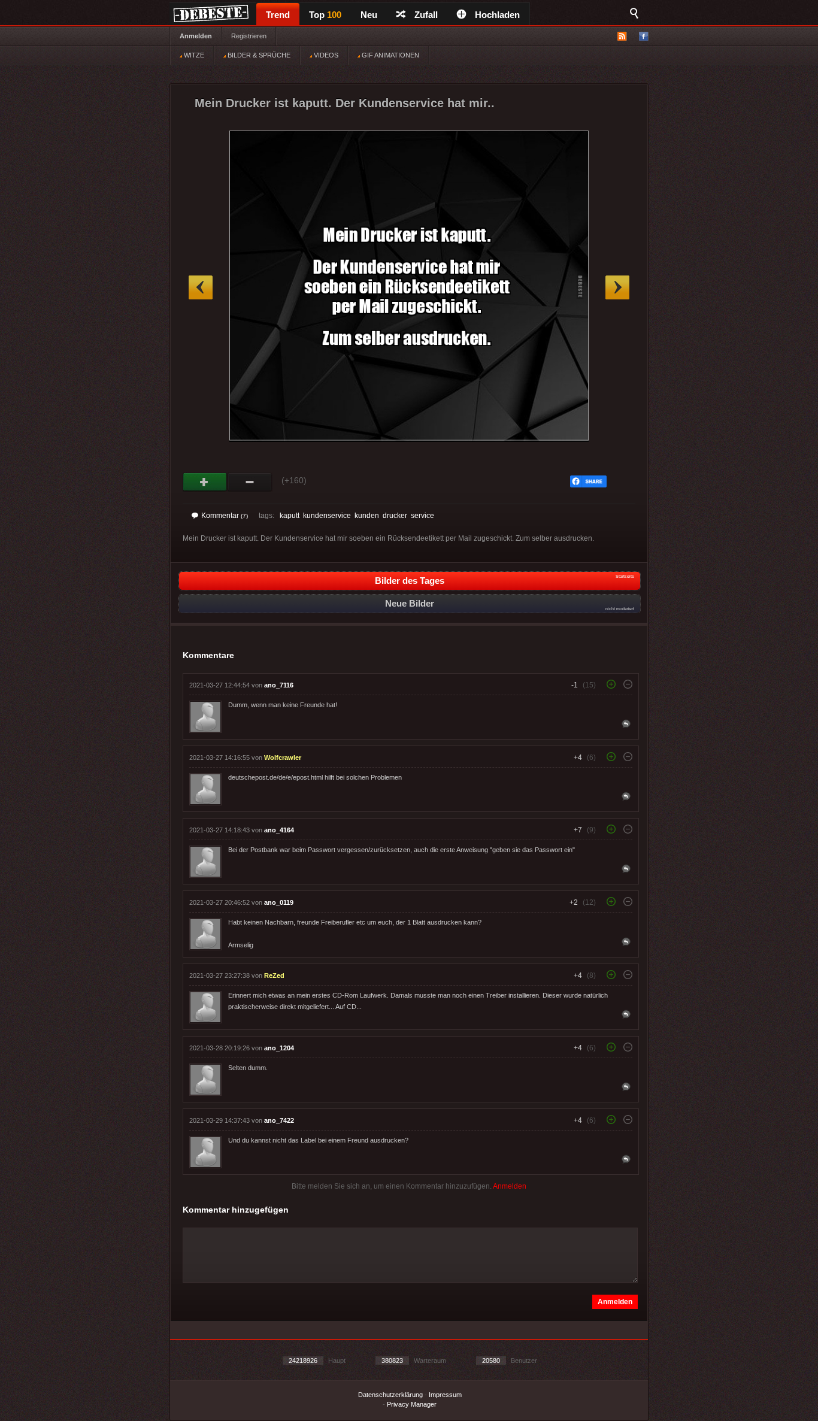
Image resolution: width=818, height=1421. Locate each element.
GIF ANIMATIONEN (389, 55)
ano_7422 (279, 1120)
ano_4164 (279, 830)
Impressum (445, 1394)
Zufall (426, 15)
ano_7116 (278, 685)
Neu (368, 15)
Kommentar (224, 515)
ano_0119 (278, 902)
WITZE (193, 55)
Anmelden (196, 36)
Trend (278, 15)
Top (325, 15)
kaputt (289, 515)
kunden (367, 515)
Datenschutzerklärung (390, 1394)
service (422, 515)
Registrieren (248, 36)
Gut (205, 482)
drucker (395, 515)
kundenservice (327, 515)
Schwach (250, 482)
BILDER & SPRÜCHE (258, 55)
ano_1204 (279, 1048)
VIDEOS (325, 55)
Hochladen (497, 15)
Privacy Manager (412, 1404)
